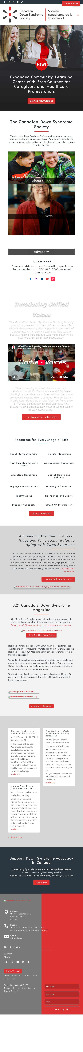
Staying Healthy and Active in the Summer (22, 732)
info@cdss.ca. (42, 272)
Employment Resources (24, 486)
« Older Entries (15, 837)
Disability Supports (24, 504)
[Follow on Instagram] (36, 278)
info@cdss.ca (16, 938)
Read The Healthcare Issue (41, 635)
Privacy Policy (10, 979)
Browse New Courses (41, 100)
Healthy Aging (24, 495)
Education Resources (24, 474)
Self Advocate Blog (19, 740)
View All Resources (41, 513)
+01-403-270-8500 (39, 930)
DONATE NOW (13, 971)
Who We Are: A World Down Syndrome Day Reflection (57, 733)
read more (15, 773)
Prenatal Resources (59, 453)
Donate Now (71, 3)
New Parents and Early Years (24, 464)
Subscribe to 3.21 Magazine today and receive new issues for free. (41, 625)
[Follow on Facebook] (30, 278)
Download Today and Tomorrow (58, 579)
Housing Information (59, 486)
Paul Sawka (19, 737)
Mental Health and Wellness (59, 476)
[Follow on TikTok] (53, 279)
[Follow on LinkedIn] (41, 278)
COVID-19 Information (59, 504)
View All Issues (41, 706)
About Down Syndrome (24, 453)
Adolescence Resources (59, 462)
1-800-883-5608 (36, 927)
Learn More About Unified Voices (41, 417)
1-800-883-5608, (48, 269)
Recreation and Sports (59, 495)
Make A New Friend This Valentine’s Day (22, 787)
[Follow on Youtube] (47, 278)
